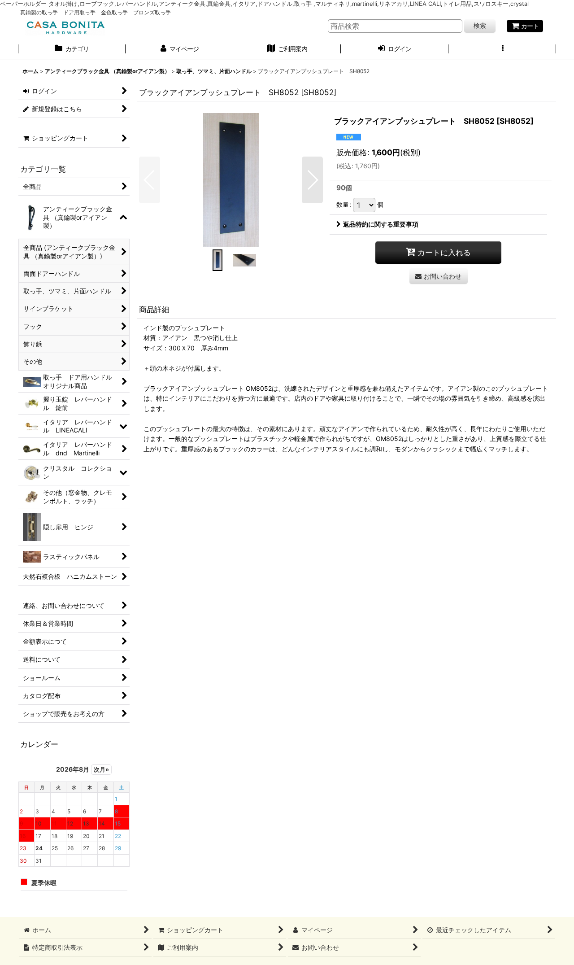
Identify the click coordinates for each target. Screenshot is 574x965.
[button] (502, 50)
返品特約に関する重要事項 (380, 224)
